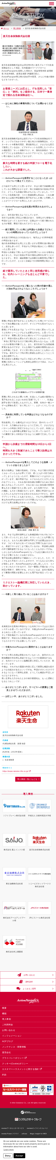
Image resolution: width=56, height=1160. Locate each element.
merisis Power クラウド (10, 1133)
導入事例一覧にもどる (27, 779)
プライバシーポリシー (13, 1058)
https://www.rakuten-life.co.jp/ (15, 771)
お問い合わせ (29, 975)
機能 (4, 1013)
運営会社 (6, 1052)
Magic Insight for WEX (38, 1133)
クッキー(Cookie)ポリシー (15, 1063)
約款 (4, 1074)
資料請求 (29, 982)
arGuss (24, 1133)
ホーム (6, 28)
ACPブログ (7, 1041)
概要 (4, 1008)
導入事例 (17, 28)
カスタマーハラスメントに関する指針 (20, 1069)
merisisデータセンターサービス (12, 1128)
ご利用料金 (7, 1024)
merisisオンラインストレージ (37, 1128)
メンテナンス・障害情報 (14, 1047)
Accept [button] (19, 1155)
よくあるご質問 (29, 989)
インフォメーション (12, 1036)
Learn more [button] (9, 1150)
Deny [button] (8, 1155)
